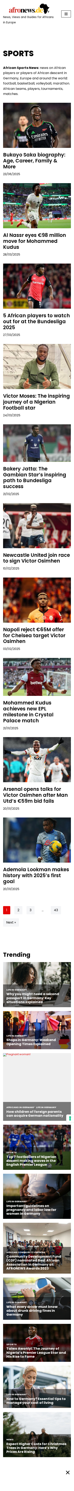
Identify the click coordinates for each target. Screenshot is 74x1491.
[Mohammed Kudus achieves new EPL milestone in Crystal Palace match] (37, 677)
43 (56, 910)
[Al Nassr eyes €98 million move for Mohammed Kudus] (37, 205)
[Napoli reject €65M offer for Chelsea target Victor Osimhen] (37, 600)
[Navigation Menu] (66, 13)
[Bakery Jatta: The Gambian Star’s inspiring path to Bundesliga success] (37, 443)
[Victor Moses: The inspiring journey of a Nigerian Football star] (37, 366)
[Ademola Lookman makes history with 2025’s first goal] (37, 840)
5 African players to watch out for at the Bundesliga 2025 (36, 321)
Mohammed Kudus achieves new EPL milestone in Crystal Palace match (28, 711)
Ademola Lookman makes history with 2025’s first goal (36, 875)
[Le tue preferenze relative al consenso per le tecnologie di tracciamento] (70, 1118)
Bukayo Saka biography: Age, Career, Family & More (34, 160)
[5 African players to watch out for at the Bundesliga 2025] (37, 286)
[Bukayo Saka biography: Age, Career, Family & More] (37, 125)
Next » (11, 922)
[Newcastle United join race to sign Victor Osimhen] (37, 525)
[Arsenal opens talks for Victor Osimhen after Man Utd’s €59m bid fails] (37, 759)
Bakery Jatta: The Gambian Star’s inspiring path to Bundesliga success (34, 477)
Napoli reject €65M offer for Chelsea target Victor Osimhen (34, 635)
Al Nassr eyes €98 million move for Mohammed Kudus (34, 241)
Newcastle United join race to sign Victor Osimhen (36, 558)
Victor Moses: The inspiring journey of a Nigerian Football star (36, 402)
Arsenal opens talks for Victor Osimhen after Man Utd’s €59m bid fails (35, 795)
